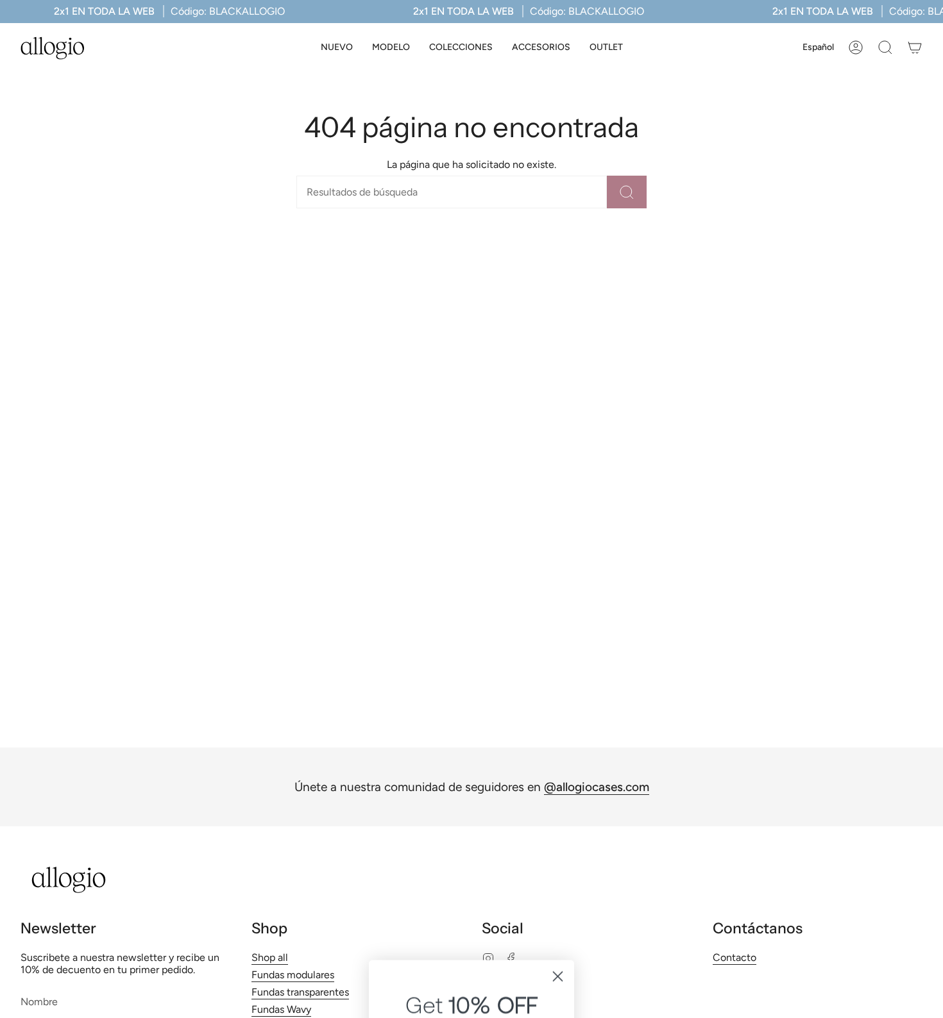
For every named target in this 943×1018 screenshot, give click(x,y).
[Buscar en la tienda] (627, 192)
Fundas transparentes (300, 992)
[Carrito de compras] (915, 47)
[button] (391, 48)
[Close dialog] (558, 717)
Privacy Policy (496, 927)
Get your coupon (472, 866)
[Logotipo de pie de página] (69, 880)
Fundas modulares (292, 975)
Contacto (734, 957)
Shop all (269, 957)
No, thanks (471, 973)
